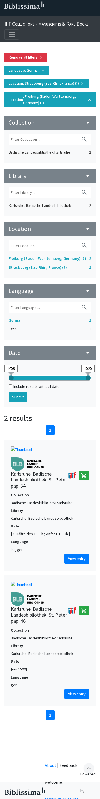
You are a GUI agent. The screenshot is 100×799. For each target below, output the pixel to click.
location (50, 229)
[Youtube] (41, 14)
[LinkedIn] (14, 14)
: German (27, 70)
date (50, 352)
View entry (77, 558)
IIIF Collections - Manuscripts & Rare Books (46, 24)
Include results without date (36, 386)
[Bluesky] (23, 14)
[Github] (50, 14)
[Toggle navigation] (11, 34)
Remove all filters (26, 57)
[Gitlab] (58, 14)
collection (50, 122)
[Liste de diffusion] (5, 14)
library (50, 176)
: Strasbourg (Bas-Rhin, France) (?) (46, 83)
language (50, 291)
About (50, 765)
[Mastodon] (32, 14)
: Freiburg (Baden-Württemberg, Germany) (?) (50, 99)
